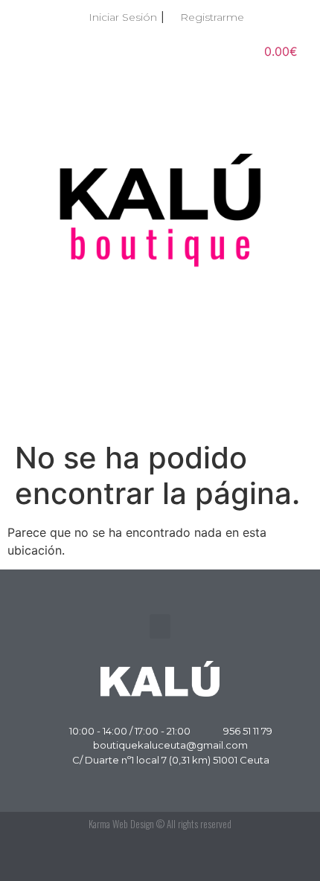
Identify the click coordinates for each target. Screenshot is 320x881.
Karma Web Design (121, 823)
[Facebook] (249, 859)
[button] (160, 407)
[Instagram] (283, 859)
